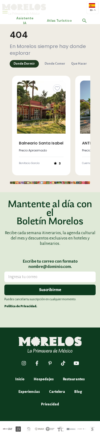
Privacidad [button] (50, 404)
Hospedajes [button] (44, 379)
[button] (84, 21)
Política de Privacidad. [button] (20, 306)
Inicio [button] (20, 379)
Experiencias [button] (29, 392)
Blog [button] (78, 392)
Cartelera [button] (57, 392)
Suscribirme (50, 290)
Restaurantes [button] (74, 379)
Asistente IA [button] (24, 20)
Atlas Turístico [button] (59, 20)
